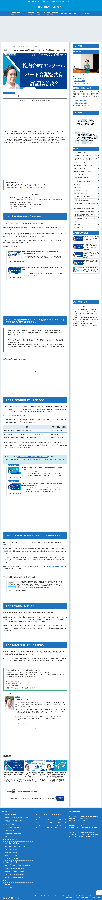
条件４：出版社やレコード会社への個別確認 (21, 209)
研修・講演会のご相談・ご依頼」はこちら (83, 834)
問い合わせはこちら (49, 895)
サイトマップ (71, 895)
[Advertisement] (51, 29)
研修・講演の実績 (79, 78)
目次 (33, 194)
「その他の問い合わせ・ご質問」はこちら (82, 836)
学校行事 (16, 95)
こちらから (85, 74)
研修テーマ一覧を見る (26, 187)
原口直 (17, 697)
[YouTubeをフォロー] (24, 724)
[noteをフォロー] (26, 724)
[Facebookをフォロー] (19, 724)
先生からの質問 (8, 95)
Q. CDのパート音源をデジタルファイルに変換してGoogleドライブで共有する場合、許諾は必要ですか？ (36, 199)
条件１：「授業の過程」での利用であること (21, 202)
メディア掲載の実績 (79, 81)
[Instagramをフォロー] (21, 724)
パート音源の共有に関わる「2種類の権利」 (20, 197)
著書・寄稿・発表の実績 (81, 83)
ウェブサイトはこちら (76, 820)
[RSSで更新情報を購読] (29, 724)
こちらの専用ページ (12, 683)
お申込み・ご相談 (40, 187)
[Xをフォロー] (16, 724)
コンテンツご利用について (35, 895)
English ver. (96, 895)
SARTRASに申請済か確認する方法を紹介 (41, 459)
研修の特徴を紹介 (12, 187)
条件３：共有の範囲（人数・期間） (18, 206)
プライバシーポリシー (60, 895)
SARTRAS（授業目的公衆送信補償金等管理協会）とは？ (32, 457)
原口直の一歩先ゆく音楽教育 (83, 895)
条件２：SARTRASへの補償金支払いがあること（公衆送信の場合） (26, 204)
